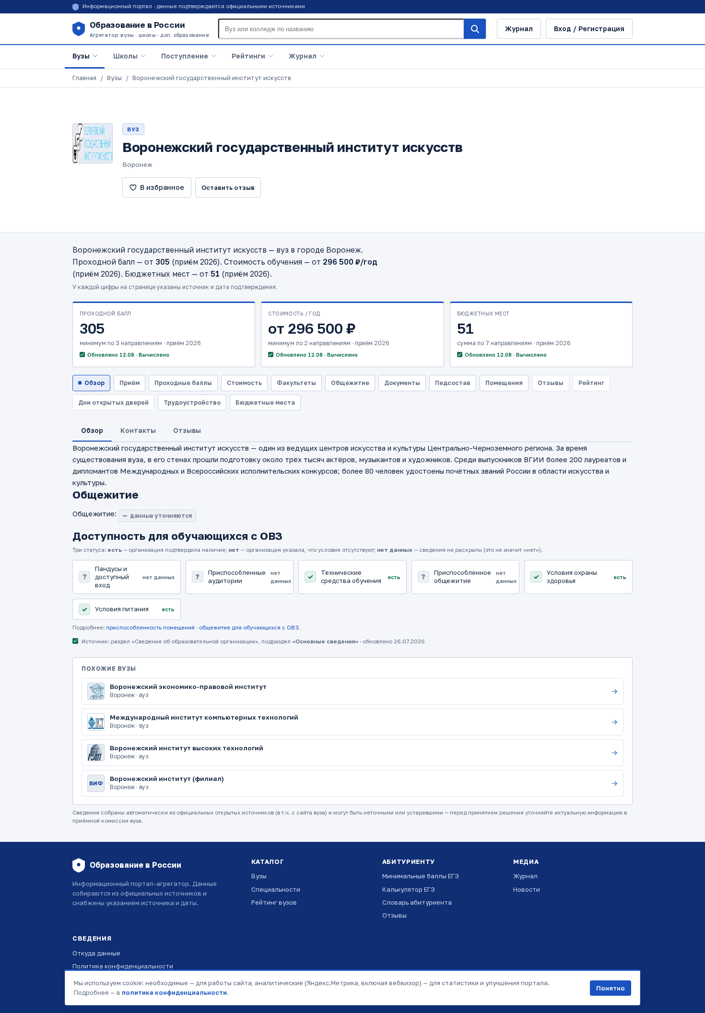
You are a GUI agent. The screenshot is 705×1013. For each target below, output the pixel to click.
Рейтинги (248, 56)
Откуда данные (96, 953)
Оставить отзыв (228, 187)
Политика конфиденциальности (122, 966)
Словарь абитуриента (417, 902)
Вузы (81, 56)
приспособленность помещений (150, 627)
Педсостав (452, 382)
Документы (402, 382)
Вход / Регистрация (589, 28)
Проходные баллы (183, 382)
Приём (129, 382)
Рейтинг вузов (274, 902)
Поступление (184, 56)
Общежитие (350, 382)
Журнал (519, 28)
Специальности (275, 889)
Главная (84, 78)
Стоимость (244, 382)
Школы (125, 56)
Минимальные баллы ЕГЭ (420, 876)
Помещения (504, 382)
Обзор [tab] (92, 430)
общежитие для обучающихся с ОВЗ (248, 627)
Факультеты (296, 382)
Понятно (610, 988)
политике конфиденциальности (174, 992)
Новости (526, 889)
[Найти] (475, 29)
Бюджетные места (265, 402)
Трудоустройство (192, 402)
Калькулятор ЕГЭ (408, 889)
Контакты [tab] (138, 430)
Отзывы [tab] (187, 430)
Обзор (94, 382)
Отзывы (394, 915)
